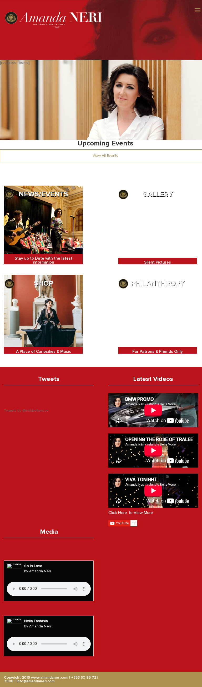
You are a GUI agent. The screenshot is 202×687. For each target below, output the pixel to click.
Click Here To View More (130, 513)
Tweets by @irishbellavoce (26, 410)
